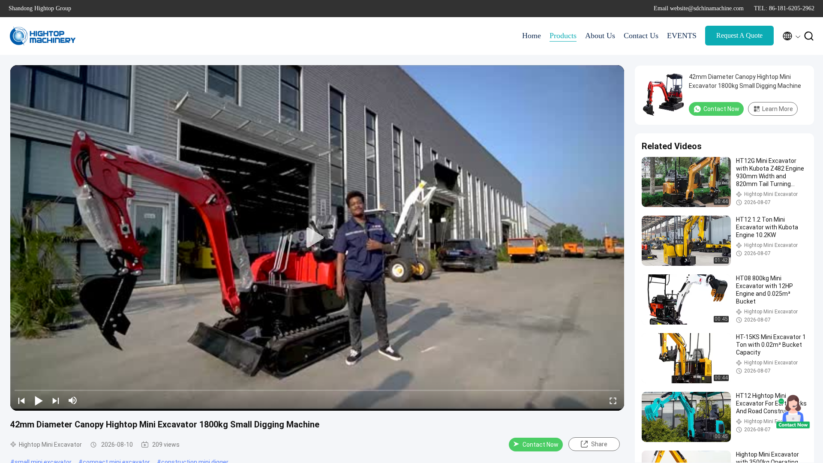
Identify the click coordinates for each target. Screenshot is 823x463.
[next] (55, 400)
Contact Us (641, 35)
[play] (317, 238)
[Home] (43, 36)
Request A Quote (739, 35)
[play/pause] (38, 400)
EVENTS (682, 35)
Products (563, 35)
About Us (600, 35)
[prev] (21, 400)
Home (531, 35)
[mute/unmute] (72, 400)
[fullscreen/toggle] (613, 400)
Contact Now (541, 444)
